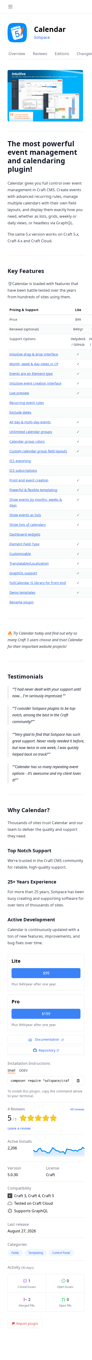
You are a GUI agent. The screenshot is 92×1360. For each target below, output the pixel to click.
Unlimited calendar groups (30, 431)
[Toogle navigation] (10, 6)
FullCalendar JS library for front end (37, 582)
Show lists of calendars (27, 524)
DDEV (23, 1070)
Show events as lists (25, 515)
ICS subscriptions (23, 470)
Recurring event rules (26, 402)
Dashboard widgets (24, 534)
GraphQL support (23, 573)
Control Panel (61, 1253)
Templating (35, 1253)
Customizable (20, 553)
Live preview (19, 393)
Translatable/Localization (29, 563)
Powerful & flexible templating (33, 490)
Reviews (40, 53)
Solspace (42, 37)
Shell (11, 1070)
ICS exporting (20, 461)
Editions (62, 53)
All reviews (77, 1109)
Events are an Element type (31, 373)
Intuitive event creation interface (35, 383)
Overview (16, 53)
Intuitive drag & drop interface (33, 354)
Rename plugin (21, 602)
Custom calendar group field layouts (38, 451)
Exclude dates (20, 412)
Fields (15, 1253)
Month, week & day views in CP (33, 364)
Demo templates (22, 592)
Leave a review (19, 1128)
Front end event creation (28, 480)
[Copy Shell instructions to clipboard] (78, 1080)
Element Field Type (24, 544)
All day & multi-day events (30, 422)
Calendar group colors (27, 441)
